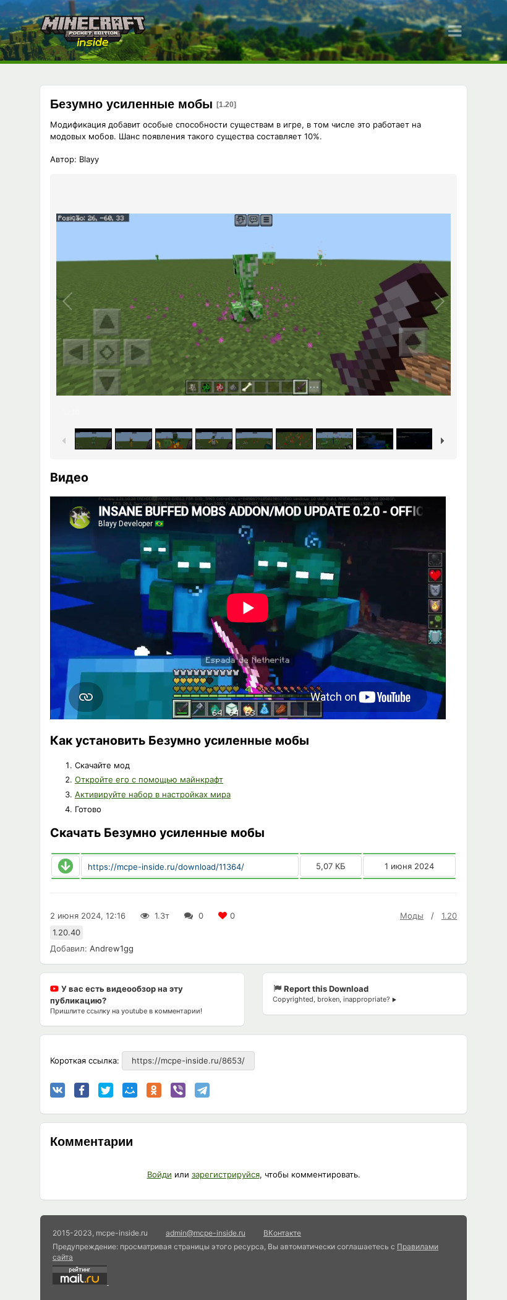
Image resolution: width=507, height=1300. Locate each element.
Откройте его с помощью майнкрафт (149, 779)
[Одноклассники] (154, 1090)
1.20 (449, 916)
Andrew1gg (112, 948)
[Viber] (178, 1090)
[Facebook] (81, 1090)
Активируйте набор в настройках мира (153, 794)
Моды (412, 916)
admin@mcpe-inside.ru (205, 1232)
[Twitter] (105, 1090)
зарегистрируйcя (226, 1174)
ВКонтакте (282, 1232)
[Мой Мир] (129, 1090)
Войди (159, 1174)
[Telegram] (202, 1090)
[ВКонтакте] (57, 1090)
